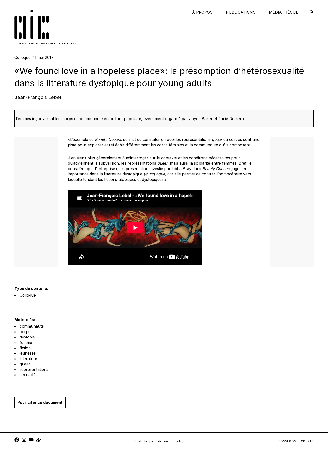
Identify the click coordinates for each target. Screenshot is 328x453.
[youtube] (31, 440)
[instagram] (24, 440)
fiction (25, 347)
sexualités (28, 374)
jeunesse (28, 353)
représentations (34, 369)
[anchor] (38, 440)
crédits (307, 441)
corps (25, 331)
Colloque (28, 295)
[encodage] (312, 12)
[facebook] (16, 440)
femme (26, 342)
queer (25, 363)
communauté (32, 326)
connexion (287, 441)
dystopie (27, 337)
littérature (28, 358)
